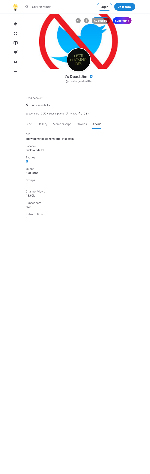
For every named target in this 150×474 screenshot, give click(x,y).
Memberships (62, 124)
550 (43, 113)
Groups (82, 124)
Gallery (42, 124)
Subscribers (32, 113)
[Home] (15, 6)
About (96, 124)
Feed (29, 124)
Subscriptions (56, 113)
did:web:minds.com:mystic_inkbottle (50, 138)
